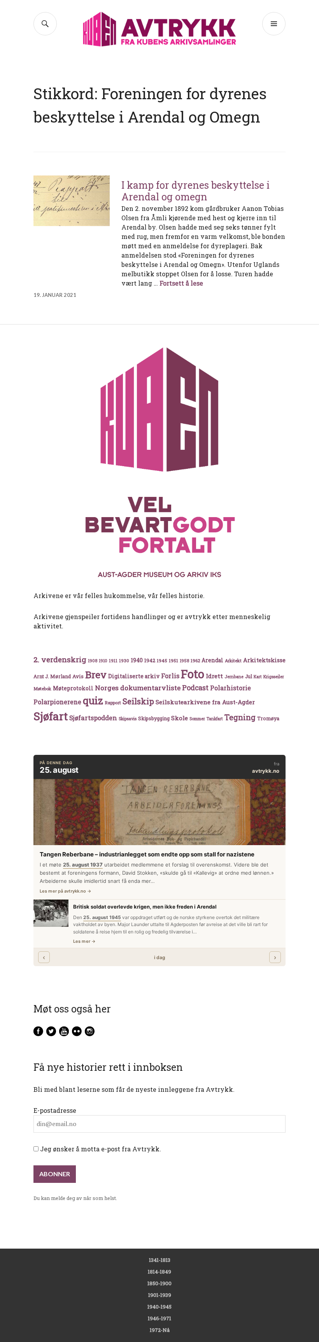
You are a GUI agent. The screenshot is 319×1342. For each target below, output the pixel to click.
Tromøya (268, 718)
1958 (184, 660)
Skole (179, 718)
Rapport (113, 702)
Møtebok (42, 688)
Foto (192, 673)
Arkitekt (233, 660)
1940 (137, 660)
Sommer (197, 718)
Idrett (214, 676)
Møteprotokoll (73, 688)
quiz (93, 700)
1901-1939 (159, 1294)
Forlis (170, 676)
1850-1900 (159, 1283)
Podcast (195, 687)
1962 (195, 660)
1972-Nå (160, 1329)
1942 (149, 660)
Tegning (240, 717)
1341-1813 (159, 1259)
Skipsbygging (154, 718)
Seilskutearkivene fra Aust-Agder (205, 702)
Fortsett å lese (181, 283)
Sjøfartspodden (93, 718)
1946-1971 (159, 1318)
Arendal (212, 660)
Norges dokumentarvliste (138, 687)
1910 (103, 660)
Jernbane (234, 676)
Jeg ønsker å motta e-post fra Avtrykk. (100, 1149)
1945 (162, 660)
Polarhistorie (230, 688)
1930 (124, 660)
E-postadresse (54, 1110)
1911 (113, 660)
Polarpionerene (57, 702)
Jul (248, 676)
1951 (173, 660)
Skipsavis (128, 718)
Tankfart (215, 718)
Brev (96, 674)
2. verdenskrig (59, 659)
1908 (92, 660)
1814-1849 (159, 1271)
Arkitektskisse (264, 660)
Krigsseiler (273, 676)
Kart (258, 676)
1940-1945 (159, 1306)
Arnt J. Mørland (52, 676)
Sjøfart (50, 716)
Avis (78, 676)
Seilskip (138, 701)
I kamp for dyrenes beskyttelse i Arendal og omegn (195, 191)
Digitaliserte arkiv (134, 676)
